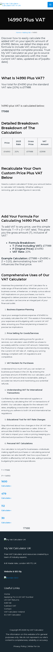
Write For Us (34, 646)
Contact (7, 609)
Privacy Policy (19, 646)
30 (2, 518)
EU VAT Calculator (12, 615)
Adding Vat (26, 32)
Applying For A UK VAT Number (18, 597)
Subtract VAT (10, 606)
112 (3, 505)
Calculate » (6, 486)
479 (3, 493)
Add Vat (7, 603)
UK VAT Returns (11, 600)
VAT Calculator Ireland (14, 612)
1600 (4, 481)
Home (18, 32)
